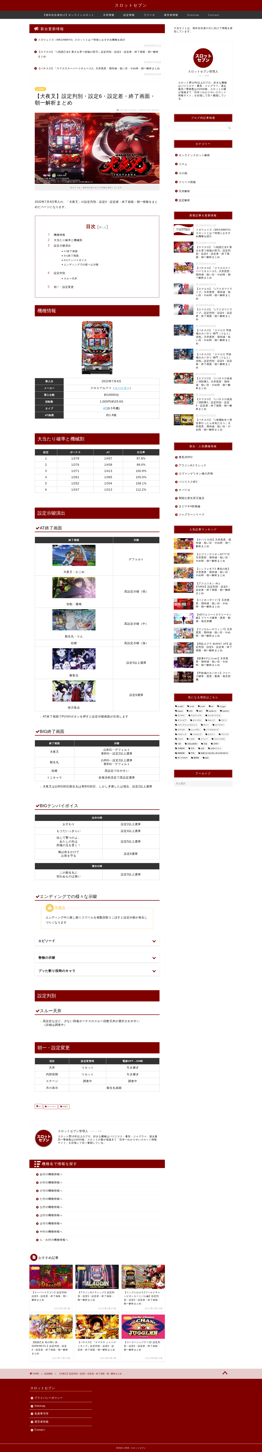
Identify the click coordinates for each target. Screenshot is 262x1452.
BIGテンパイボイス (75, 260)
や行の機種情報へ (51, 1231)
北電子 (216, 744)
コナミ (224, 720)
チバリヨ (184, 489)
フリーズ (149, 15)
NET (200, 711)
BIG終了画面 (71, 255)
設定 (207, 758)
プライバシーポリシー (48, 1397)
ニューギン (195, 730)
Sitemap (193, 15)
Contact (213, 15)
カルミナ (211, 720)
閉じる (102, 227)
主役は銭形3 (192, 744)
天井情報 (108, 15)
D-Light (222, 706)
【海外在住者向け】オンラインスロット (68, 15)
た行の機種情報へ (51, 1198)
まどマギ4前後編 (189, 506)
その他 (183, 173)
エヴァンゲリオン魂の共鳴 (196, 473)
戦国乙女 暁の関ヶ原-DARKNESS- (214, 753)
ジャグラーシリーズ (191, 514)
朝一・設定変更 (64, 287)
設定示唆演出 (62, 245)
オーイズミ (197, 720)
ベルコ (180, 739)
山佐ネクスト (215, 748)
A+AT (192, 706)
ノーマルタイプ (212, 730)
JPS (190, 711)
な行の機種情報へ (51, 1206)
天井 (192, 748)
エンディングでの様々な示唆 (81, 264)
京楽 (205, 744)
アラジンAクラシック (192, 465)
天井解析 (184, 191)
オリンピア (182, 720)
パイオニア (197, 734)
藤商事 (196, 758)
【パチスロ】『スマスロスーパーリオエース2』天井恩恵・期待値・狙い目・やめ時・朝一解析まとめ (99, 68)
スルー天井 (70, 278)
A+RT (202, 706)
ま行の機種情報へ (51, 1223)
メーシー (204, 739)
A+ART (180, 706)
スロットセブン (131, 5)
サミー (206, 725)
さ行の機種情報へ (51, 1190)
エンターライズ (214, 716)
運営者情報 (171, 15)
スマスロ (181, 730)
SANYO (225, 711)
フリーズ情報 (187, 182)
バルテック (182, 734)
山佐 (202, 748)
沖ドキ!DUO (182, 758)
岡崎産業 (181, 753)
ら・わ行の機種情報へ (54, 1239)
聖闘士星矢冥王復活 (191, 498)
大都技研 (181, 748)
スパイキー (122, 388)
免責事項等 (41, 1413)
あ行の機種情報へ (51, 1174)
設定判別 (59, 273)
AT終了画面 (71, 251)
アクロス (181, 716)
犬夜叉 (65, 1107)
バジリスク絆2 (188, 481)
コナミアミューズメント (187, 725)
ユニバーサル (219, 739)
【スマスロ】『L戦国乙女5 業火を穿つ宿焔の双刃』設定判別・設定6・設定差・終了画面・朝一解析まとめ (98, 54)
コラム (183, 164)
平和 (192, 753)
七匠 (179, 744)
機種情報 (59, 234)
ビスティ (211, 734)
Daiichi (180, 711)
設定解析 (40, 89)
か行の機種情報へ (51, 1182)
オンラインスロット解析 (194, 155)
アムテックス (196, 716)
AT (105, 408)
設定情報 (129, 15)
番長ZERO (186, 457)
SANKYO (212, 711)
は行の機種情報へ (51, 1215)
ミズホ (191, 739)
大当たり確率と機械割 (68, 240)
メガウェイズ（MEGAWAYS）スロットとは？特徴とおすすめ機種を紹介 (81, 39)
